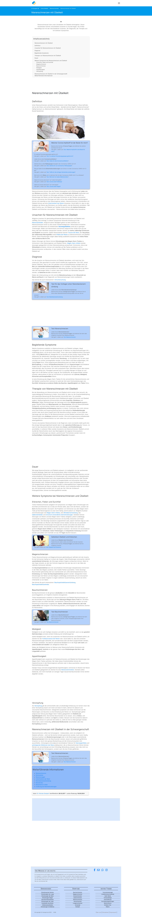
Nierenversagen (40, 777)
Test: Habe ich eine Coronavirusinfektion (57, 161)
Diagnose (37, 50)
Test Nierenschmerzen (70, 337)
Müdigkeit (39, 67)
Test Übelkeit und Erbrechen (53, 547)
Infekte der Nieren (62, 234)
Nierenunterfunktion (67, 670)
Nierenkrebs (39, 783)
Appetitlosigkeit (40, 69)
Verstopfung (39, 71)
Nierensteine (39, 775)
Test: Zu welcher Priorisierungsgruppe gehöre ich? (60, 156)
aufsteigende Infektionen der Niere (43, 745)
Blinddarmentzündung (71, 513)
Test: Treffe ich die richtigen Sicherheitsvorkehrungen (61, 172)
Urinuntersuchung (60, 280)
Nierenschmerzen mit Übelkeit (44, 43)
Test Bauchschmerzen (52, 622)
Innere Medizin (44, 8)
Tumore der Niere (73, 232)
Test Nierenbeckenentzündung (55, 297)
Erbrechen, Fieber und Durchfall (44, 62)
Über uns (98, 912)
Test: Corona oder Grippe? (54, 186)
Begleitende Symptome (42, 53)
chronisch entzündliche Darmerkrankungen (59, 515)
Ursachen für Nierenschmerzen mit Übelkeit (48, 48)
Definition (37, 45)
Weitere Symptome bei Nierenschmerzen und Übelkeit (51, 60)
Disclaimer (105, 912)
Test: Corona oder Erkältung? (54, 181)
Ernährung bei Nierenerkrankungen (46, 786)
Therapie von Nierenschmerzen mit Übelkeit (48, 55)
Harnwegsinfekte (81, 743)
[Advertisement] (61, 84)
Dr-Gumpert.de (35, 8)
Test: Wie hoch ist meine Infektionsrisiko (57, 177)
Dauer (36, 58)
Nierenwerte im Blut (42, 784)
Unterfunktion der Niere (43, 779)
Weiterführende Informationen (43, 75)
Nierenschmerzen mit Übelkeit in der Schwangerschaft (51, 74)
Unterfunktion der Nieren (56, 203)
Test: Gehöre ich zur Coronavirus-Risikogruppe (59, 165)
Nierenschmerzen (54, 8)
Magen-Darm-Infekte (73, 243)
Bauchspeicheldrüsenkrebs (40, 584)
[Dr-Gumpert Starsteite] (34, 3)
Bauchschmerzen (41, 66)
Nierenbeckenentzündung (43, 781)
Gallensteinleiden (37, 515)
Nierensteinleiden (37, 222)
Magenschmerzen (41, 64)
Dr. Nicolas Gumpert (43, 793)
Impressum (113, 912)
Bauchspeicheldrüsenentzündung (64, 582)
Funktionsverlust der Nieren (51, 638)
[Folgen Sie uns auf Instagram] (106, 870)
